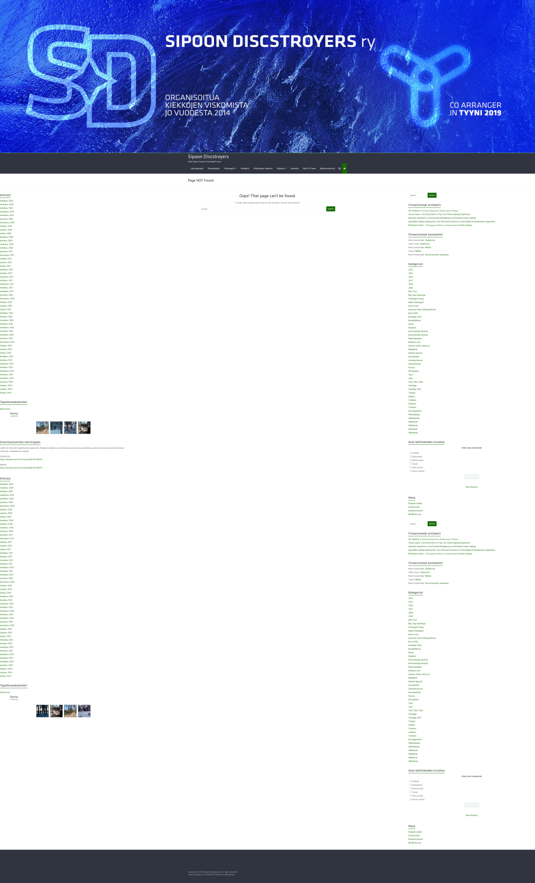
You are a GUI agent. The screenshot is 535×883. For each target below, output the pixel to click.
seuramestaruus (415, 360)
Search (331, 208)
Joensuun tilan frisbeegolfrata (422, 309)
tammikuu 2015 (7, 378)
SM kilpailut (413, 371)
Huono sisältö (418, 471)
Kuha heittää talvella (418, 331)
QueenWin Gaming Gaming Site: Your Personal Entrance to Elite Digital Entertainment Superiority (451, 221)
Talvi (410, 374)
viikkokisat (413, 429)
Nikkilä (428, 247)
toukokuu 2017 (6, 276)
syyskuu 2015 (6, 349)
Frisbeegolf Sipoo (416, 298)
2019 (410, 287)
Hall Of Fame (309, 168)
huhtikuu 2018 (6, 247)
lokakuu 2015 (6, 345)
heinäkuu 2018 (6, 237)
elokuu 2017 (5, 266)
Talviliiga (412, 385)
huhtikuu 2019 (6, 208)
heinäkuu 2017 (6, 269)
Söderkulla (430, 240)
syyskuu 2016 (6, 305)
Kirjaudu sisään (415, 503)
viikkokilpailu (414, 418)
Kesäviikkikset (414, 320)
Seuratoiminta (414, 363)
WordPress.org (414, 514)
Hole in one (413, 306)
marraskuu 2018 (7, 222)
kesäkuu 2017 (6, 273)
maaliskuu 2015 (7, 371)
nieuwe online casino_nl (419, 345)
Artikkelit (245, 168)
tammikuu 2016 (7, 334)
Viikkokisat (413, 421)
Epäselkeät (417, 456)
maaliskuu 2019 (7, 211)
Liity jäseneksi (197, 168)
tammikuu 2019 (7, 215)
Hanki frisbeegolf (416, 302)
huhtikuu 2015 (6, 367)
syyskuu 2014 (6, 389)
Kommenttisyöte (415, 510)
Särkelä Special (415, 353)
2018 (410, 284)
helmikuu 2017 (6, 287)
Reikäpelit (412, 349)
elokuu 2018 (5, 233)
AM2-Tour (412, 291)
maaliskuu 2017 (7, 284)
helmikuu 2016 (6, 331)
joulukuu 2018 (6, 219)
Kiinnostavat (417, 460)
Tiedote (411, 392)
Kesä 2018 (413, 313)
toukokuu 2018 (6, 244)
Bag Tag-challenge (416, 295)
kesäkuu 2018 (6, 240)
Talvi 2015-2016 (415, 382)
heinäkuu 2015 (6, 356)
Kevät (411, 324)
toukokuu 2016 (6, 320)
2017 (410, 280)
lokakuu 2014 (6, 385)
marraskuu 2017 (7, 255)
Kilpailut (281, 168)
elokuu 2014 (5, 392)
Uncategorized (414, 411)
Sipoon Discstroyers (208, 156)
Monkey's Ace (414, 342)
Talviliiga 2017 (414, 389)
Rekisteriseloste (327, 168)
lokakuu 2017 (6, 258)
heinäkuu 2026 (6, 200)
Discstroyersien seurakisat (437, 254)
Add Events (5, 409)
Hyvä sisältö (417, 467)
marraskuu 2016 (7, 298)
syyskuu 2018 (6, 229)
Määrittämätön (415, 338)
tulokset (412, 403)
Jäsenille (295, 168)
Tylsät (415, 463)
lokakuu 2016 (6, 302)
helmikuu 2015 (6, 374)
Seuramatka (413, 356)
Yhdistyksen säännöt (263, 168)
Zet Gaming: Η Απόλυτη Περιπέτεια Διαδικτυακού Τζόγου (433, 210)
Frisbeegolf (229, 168)
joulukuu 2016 (6, 295)
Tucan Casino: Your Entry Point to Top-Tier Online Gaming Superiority (439, 214)
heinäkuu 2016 (6, 313)
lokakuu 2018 (6, 226)
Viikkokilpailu (414, 414)
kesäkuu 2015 (6, 360)
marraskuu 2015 (7, 342)
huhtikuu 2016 (6, 324)
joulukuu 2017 (6, 251)
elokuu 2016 (5, 309)
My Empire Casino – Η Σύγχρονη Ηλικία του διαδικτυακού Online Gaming (440, 225)
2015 (410, 269)
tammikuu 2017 (7, 291)
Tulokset (412, 400)
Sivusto (411, 367)
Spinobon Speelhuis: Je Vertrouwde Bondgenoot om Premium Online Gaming (442, 218)
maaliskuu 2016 (7, 327)
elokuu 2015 (5, 352)
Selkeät (415, 453)
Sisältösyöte (414, 507)
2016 (410, 277)
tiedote (411, 396)
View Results (472, 486)
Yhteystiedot (214, 168)
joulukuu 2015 (6, 338)
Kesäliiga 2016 (414, 316)
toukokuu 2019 (6, 204)
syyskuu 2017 (6, 262)
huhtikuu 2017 (6, 280)
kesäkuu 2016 (6, 316)
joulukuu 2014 (6, 381)
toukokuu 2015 (6, 363)
